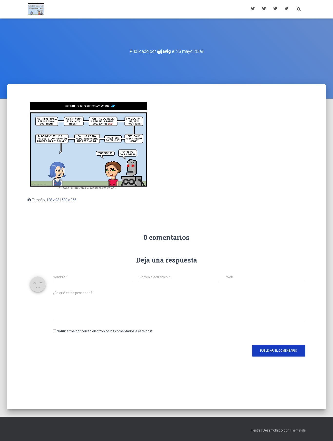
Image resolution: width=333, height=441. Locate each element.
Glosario (275, 9)
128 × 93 (52, 200)
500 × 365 (68, 200)
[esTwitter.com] (36, 9)
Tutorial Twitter (252, 9)
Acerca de (286, 9)
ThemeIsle (297, 430)
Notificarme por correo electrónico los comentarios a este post (104, 331)
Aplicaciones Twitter (264, 9)
